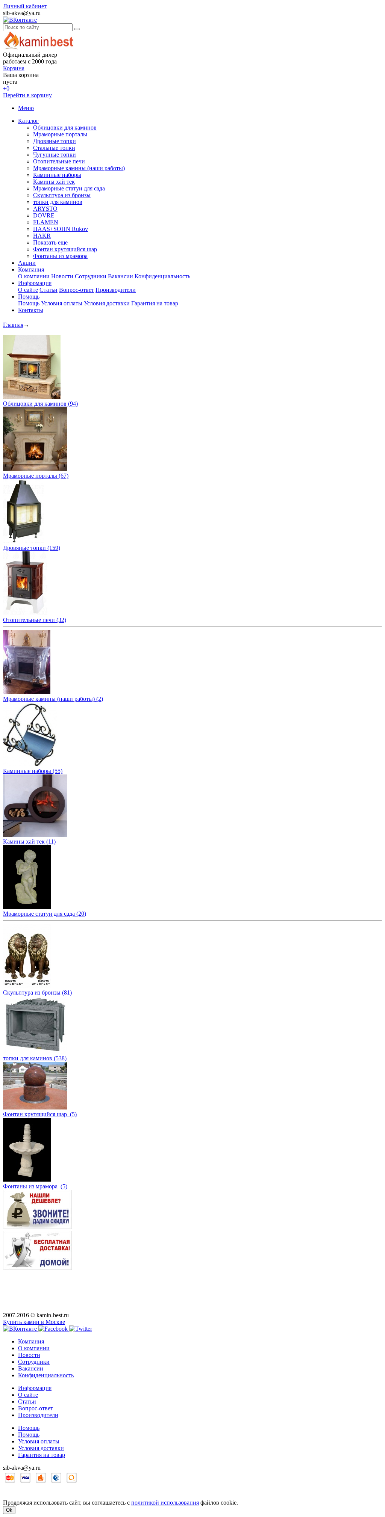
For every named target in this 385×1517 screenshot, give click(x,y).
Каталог (28, 121)
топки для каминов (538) (35, 1058)
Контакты (30, 310)
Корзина (13, 68)
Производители (115, 290)
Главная (13, 325)
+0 (6, 88)
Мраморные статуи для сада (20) (44, 913)
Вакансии (120, 276)
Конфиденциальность (162, 276)
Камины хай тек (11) (29, 841)
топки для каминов (57, 202)
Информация (35, 283)
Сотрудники (90, 276)
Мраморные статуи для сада (69, 188)
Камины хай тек (54, 181)
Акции (27, 263)
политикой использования (165, 1502)
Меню (26, 108)
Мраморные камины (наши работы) (79, 168)
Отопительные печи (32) (34, 620)
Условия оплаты (61, 303)
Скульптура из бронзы (62, 195)
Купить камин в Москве (34, 1322)
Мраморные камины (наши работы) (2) (53, 699)
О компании (34, 276)
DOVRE (44, 215)
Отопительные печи (59, 161)
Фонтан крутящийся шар (65, 249)
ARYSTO (45, 208)
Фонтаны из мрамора (60, 256)
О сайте (28, 290)
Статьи (48, 290)
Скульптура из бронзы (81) (37, 992)
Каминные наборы (57, 175)
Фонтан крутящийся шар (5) (40, 1114)
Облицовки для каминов (65, 127)
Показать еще (50, 242)
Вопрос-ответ (76, 290)
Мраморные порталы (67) (35, 475)
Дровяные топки (54, 141)
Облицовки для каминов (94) (40, 403)
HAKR (42, 235)
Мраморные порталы (60, 134)
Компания (31, 269)
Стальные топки (54, 148)
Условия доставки (107, 303)
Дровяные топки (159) (31, 548)
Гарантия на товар (154, 303)
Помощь (28, 296)
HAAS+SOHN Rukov (60, 229)
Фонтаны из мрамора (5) (35, 1186)
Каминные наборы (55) (32, 771)
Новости (62, 276)
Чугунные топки (54, 154)
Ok (9, 1510)
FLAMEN (45, 222)
